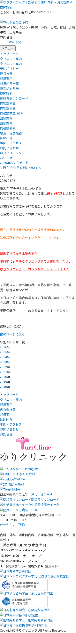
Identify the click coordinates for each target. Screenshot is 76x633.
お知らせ (6, 434)
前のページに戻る (12, 334)
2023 (3, 362)
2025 (3, 352)
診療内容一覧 (9, 83)
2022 (3, 367)
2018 (3, 387)
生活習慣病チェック (45, 505)
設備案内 (6, 118)
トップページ (9, 54)
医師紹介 (6, 138)
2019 (3, 382)
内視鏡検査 (8, 103)
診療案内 (6, 78)
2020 (3, 377)
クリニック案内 (11, 59)
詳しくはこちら (42, 495)
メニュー (8, 48)
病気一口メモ (31, 510)
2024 (3, 357)
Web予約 (15, 42)
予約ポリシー (9, 69)
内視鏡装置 (8, 128)
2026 (3, 347)
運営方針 (6, 74)
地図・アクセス (11, 143)
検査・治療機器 (11, 133)
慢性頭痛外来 (9, 88)
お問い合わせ (9, 148)
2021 (3, 372)
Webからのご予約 (12, 525)
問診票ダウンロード (14, 98)
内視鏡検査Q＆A (11, 113)
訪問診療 (6, 93)
